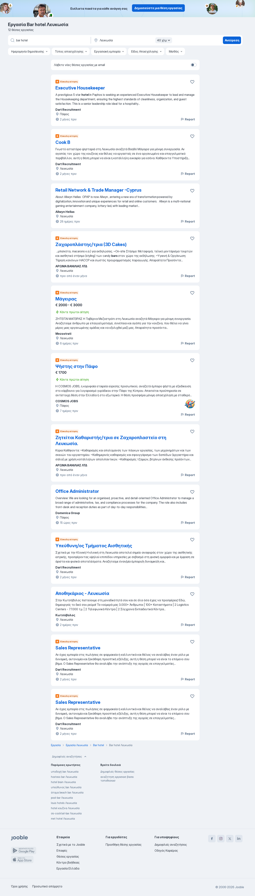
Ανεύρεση (232, 40)
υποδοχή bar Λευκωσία (64, 771)
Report (190, 119)
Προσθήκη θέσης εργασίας (124, 844)
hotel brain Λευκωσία (63, 782)
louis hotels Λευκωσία (64, 802)
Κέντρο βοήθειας (68, 862)
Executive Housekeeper (80, 88)
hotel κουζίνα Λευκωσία (65, 808)
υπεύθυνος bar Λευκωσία (66, 787)
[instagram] (221, 838)
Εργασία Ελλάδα (68, 868)
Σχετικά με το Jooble (71, 844)
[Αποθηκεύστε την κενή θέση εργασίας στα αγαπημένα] (192, 82)
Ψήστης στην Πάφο (76, 366)
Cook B (62, 142)
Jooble (239, 887)
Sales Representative (77, 648)
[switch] (194, 65)
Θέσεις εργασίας (68, 856)
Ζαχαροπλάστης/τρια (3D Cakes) (91, 244)
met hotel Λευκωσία (63, 818)
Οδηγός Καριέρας (166, 850)
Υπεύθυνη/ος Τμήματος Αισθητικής (93, 545)
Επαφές (62, 850)
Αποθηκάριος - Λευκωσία (82, 593)
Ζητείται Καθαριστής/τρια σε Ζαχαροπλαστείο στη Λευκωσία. (110, 440)
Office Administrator (77, 491)
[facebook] (212, 838)
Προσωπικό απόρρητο (47, 886)
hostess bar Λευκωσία (64, 776)
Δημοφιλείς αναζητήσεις (67, 756)
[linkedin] (238, 838)
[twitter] (230, 838)
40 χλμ (162, 40)
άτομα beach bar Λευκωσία (67, 792)
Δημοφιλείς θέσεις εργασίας (117, 771)
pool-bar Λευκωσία (62, 797)
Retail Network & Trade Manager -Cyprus (98, 190)
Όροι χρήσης (19, 886)
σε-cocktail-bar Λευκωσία (66, 813)
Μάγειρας (66, 299)
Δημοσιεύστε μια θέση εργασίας (158, 8)
